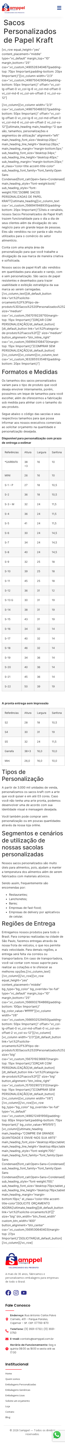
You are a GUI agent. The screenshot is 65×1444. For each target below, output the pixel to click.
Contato (9, 1411)
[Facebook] (8, 1293)
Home (8, 1373)
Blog (7, 1417)
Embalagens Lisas (15, 1395)
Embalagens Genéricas (17, 1390)
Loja (7, 1406)
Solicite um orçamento (17, 1400)
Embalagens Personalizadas (20, 1384)
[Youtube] (24, 1293)
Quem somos (12, 1379)
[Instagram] (16, 1293)
